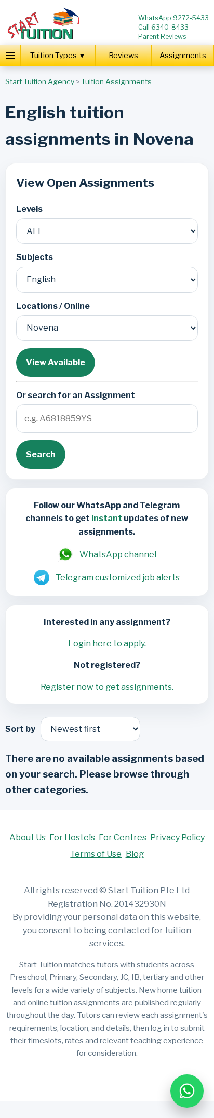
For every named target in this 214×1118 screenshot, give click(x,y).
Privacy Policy (177, 837)
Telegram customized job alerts (118, 577)
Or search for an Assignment (75, 395)
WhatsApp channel (117, 555)
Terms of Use (96, 854)
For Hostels (72, 837)
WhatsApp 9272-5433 (173, 18)
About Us (27, 837)
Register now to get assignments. (107, 687)
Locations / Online (53, 306)
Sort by (20, 729)
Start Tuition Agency (39, 81)
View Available (55, 362)
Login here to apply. (107, 643)
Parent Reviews (162, 36)
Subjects (34, 257)
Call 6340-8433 (163, 27)
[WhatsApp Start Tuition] (187, 1091)
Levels (29, 209)
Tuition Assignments (116, 81)
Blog (135, 854)
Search (41, 454)
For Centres (122, 837)
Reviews (123, 55)
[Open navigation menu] (10, 55)
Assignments (182, 55)
